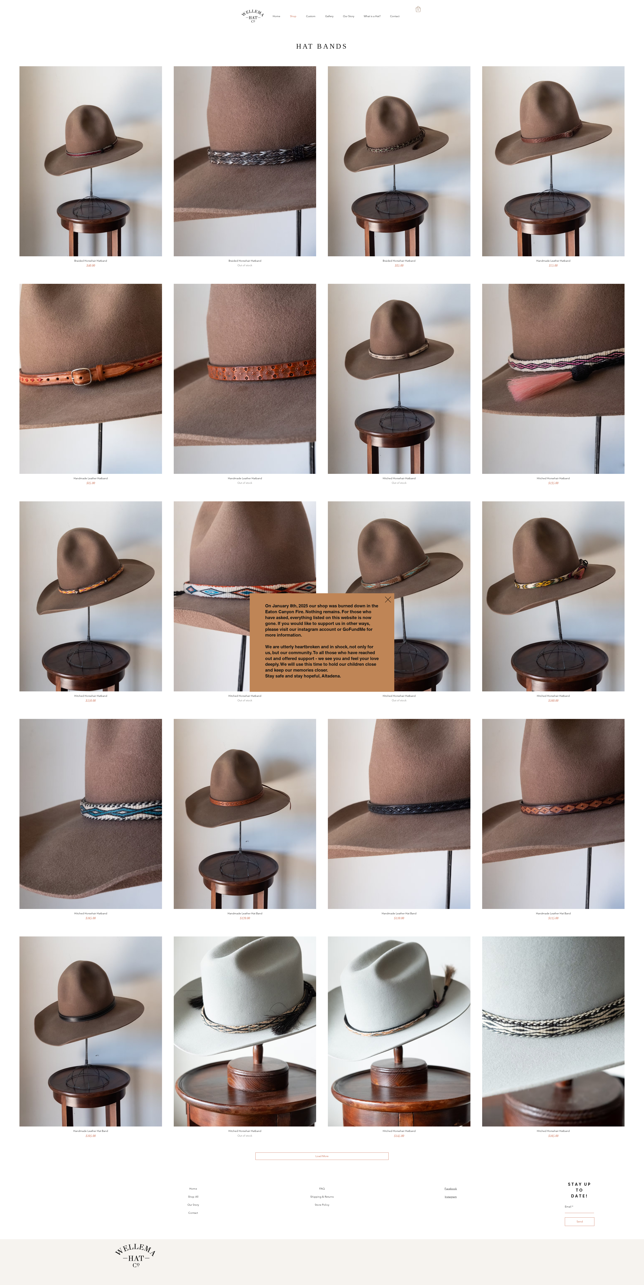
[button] (388, 599)
